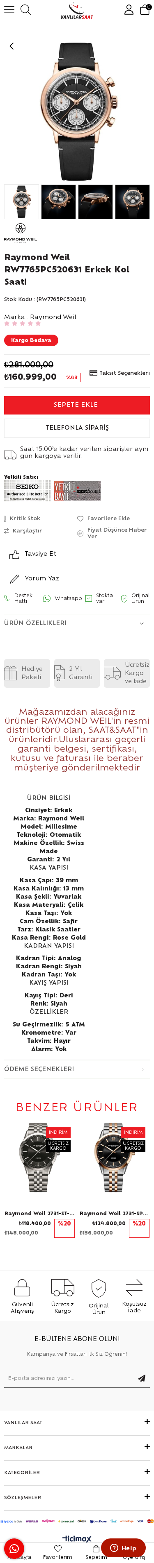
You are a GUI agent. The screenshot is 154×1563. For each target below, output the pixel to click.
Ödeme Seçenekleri (39, 1069)
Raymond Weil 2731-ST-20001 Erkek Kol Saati (40, 1213)
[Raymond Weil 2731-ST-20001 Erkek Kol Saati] (40, 1158)
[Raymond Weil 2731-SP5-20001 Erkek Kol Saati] (115, 1158)
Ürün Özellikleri (35, 623)
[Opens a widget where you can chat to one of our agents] (123, 1548)
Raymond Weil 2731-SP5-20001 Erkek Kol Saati (115, 1213)
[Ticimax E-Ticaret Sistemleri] (77, 1540)
